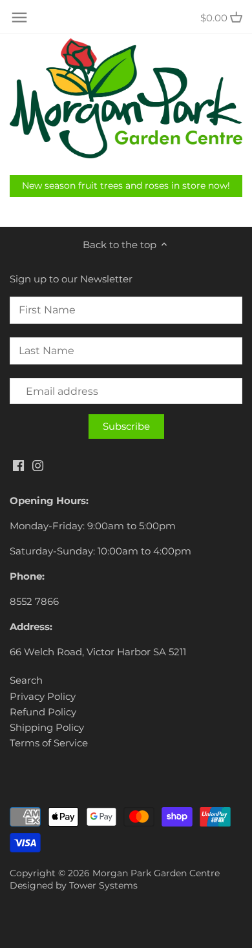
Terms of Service (49, 743)
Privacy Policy (43, 696)
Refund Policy (43, 712)
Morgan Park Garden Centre (156, 873)
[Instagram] (37, 464)
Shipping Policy (47, 727)
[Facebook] (18, 464)
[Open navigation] (19, 17)
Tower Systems (103, 885)
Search (26, 680)
